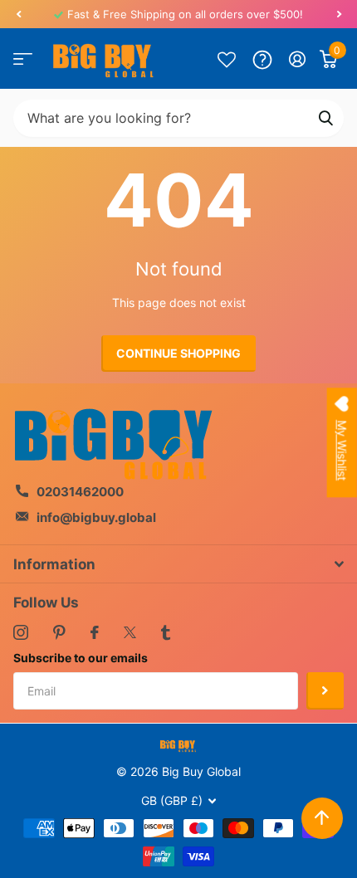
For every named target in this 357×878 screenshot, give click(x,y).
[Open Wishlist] (227, 59)
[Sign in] (297, 59)
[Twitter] (130, 632)
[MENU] (22, 59)
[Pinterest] (59, 632)
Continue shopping (178, 353)
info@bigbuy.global (96, 517)
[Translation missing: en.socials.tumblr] (165, 632)
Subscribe (325, 691)
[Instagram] (20, 632)
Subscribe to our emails (80, 658)
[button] (18, 14)
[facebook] (94, 632)
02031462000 (80, 492)
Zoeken (325, 118)
